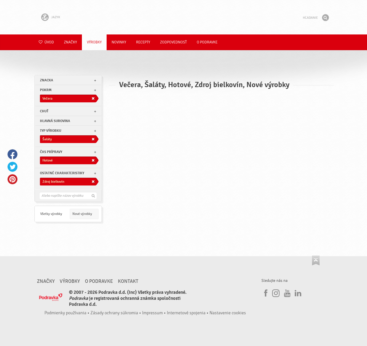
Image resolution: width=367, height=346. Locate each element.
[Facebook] (265, 292)
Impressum (152, 313)
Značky (70, 42)
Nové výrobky (82, 214)
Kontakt (128, 281)
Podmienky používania (65, 313)
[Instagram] (276, 292)
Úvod (49, 42)
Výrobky (94, 42)
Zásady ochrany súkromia (114, 313)
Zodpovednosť (173, 42)
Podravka (183, 17)
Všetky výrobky (51, 214)
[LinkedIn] (297, 292)
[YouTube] (286, 292)
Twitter (12, 167)
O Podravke (207, 42)
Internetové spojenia (186, 313)
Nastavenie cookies (227, 313)
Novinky (119, 42)
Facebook (12, 154)
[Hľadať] (325, 18)
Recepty (143, 42)
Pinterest (12, 179)
